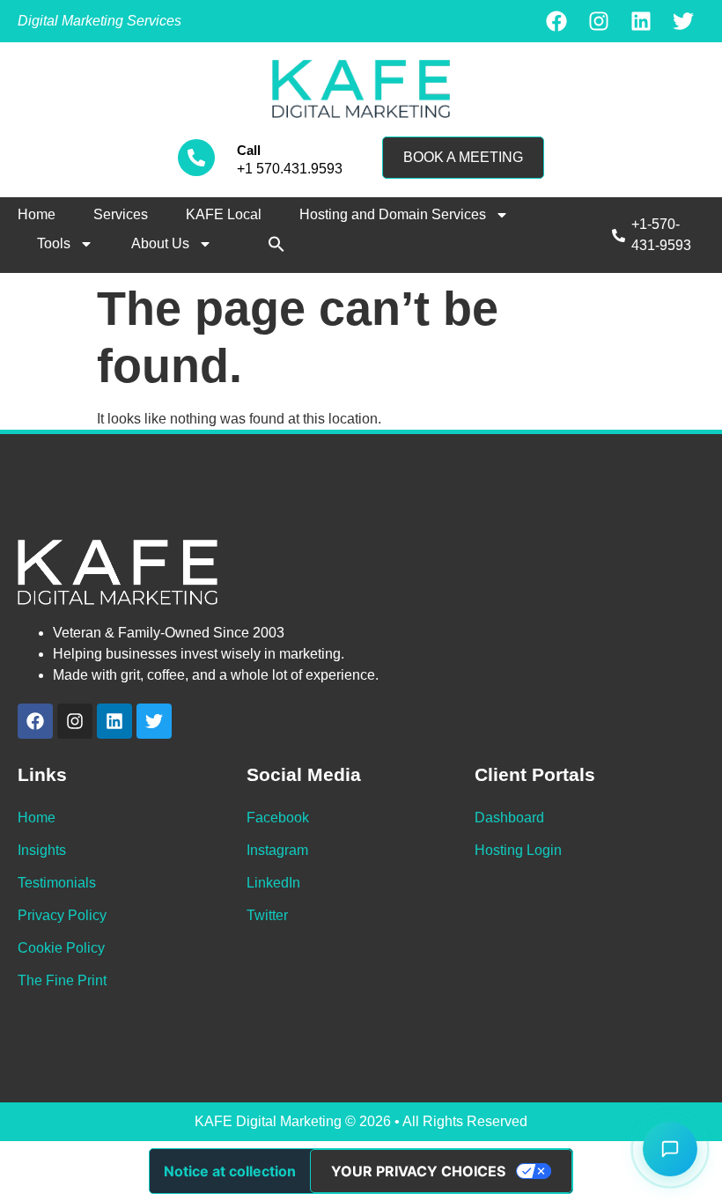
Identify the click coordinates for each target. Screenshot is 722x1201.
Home (36, 214)
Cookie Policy (61, 947)
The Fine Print (62, 980)
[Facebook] (556, 21)
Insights (42, 850)
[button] (276, 244)
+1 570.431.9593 (290, 168)
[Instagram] (599, 21)
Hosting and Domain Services (392, 214)
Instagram (277, 850)
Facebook (278, 817)
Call (249, 150)
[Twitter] (683, 21)
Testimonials (57, 882)
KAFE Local (224, 214)
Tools (53, 243)
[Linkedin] (641, 21)
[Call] (196, 157)
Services (120, 214)
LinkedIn (273, 882)
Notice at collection (230, 1171)
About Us (160, 243)
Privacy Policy (62, 915)
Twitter (267, 915)
